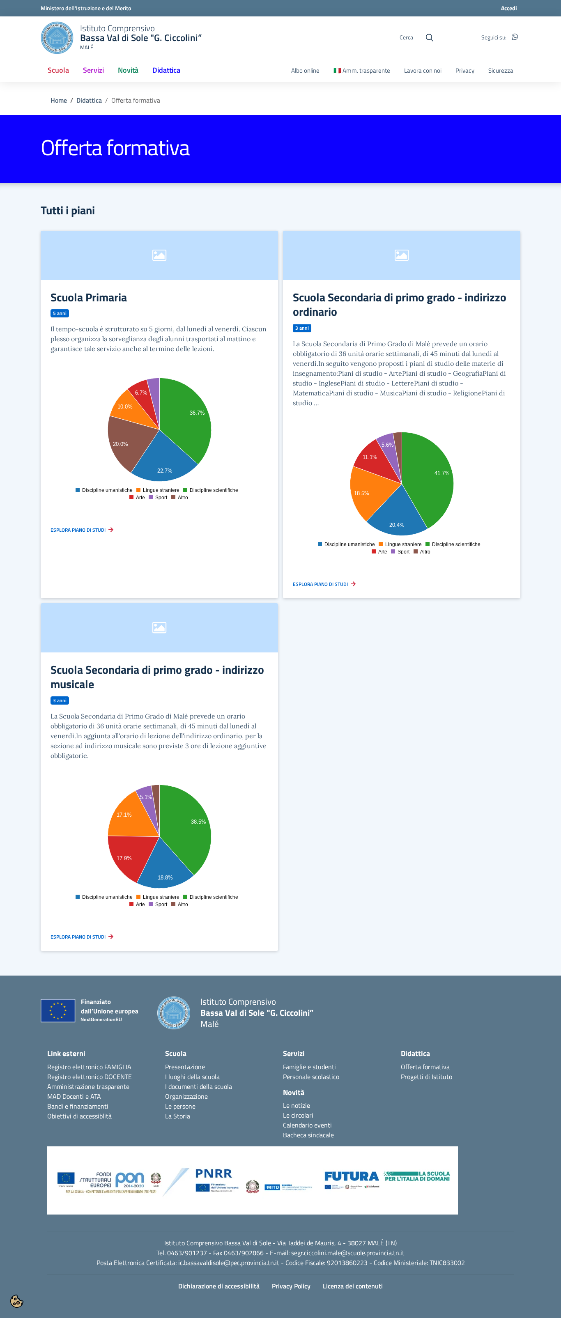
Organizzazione (186, 1096)
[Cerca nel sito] (429, 38)
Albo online (305, 70)
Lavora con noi (422, 70)
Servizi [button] (93, 70)
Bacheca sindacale (308, 1135)
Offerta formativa (425, 1067)
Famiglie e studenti (309, 1067)
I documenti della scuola (198, 1086)
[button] (252, 1184)
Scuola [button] (58, 70)
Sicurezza (500, 70)
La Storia (177, 1116)
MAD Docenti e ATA (74, 1096)
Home (59, 100)
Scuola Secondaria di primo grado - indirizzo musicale (157, 677)
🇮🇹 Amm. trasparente (361, 70)
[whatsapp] (515, 37)
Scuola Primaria (89, 297)
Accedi (509, 8)
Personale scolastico (311, 1076)
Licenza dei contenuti (353, 1286)
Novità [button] (128, 70)
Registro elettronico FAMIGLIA (89, 1067)
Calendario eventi (307, 1125)
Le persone (180, 1106)
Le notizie (296, 1105)
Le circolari (298, 1115)
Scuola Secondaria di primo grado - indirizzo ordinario (399, 304)
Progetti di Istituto (426, 1076)
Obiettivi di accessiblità (79, 1116)
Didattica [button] (166, 70)
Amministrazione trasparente (88, 1086)
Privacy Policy (291, 1286)
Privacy (464, 70)
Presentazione (185, 1067)
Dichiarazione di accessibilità (219, 1286)
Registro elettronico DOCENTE (89, 1076)
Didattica (89, 100)
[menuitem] (58, 70)
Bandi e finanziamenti (77, 1106)
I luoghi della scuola (192, 1076)
